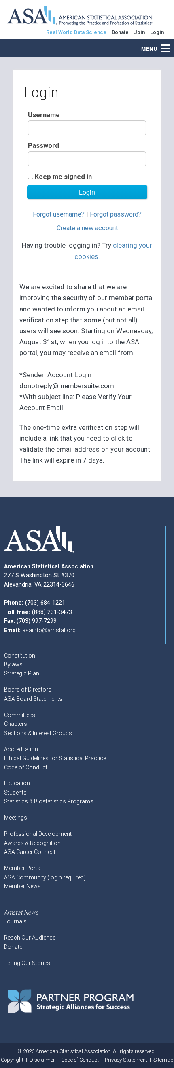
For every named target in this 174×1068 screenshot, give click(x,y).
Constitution (19, 655)
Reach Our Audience (29, 937)
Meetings (15, 817)
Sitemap (163, 1060)
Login (157, 32)
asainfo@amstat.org (49, 630)
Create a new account (87, 228)
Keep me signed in (63, 177)
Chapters (15, 724)
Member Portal (23, 868)
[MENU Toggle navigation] (169, 44)
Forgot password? (116, 214)
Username (44, 115)
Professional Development (38, 833)
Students (15, 792)
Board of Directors (27, 689)
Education (17, 783)
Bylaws (13, 664)
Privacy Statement (126, 1060)
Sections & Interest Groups (38, 733)
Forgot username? (59, 214)
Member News (22, 886)
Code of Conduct (25, 767)
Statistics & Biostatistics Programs (48, 801)
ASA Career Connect (29, 852)
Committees (19, 715)
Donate (13, 947)
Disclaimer (42, 1060)
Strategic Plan (21, 673)
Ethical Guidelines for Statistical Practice (55, 758)
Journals (15, 921)
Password (43, 145)
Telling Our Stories (27, 963)
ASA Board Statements (33, 699)
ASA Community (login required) (45, 877)
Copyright (12, 1060)
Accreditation (21, 749)
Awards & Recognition (32, 843)
